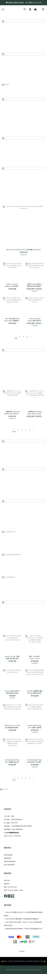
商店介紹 (7, 880)
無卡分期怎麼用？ (9, 864)
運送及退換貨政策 (9, 861)
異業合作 (7, 883)
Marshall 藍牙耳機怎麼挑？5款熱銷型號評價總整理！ (22, 919)
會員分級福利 (8, 855)
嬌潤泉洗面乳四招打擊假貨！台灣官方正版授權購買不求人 (24, 928)
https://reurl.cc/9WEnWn (12, 836)
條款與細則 (7, 858)
